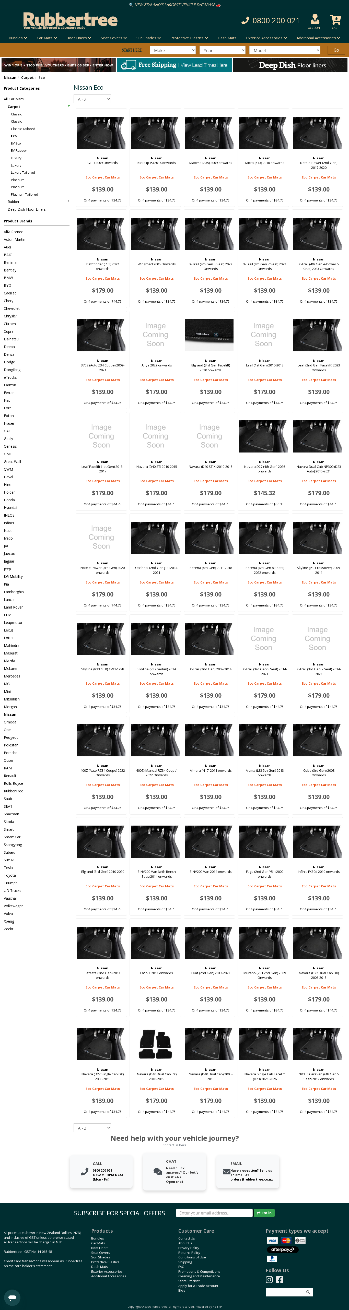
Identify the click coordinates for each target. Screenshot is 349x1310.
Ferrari (9, 392)
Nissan (10, 77)
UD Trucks (12, 890)
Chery (8, 300)
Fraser (9, 423)
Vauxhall (10, 898)
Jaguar (9, 561)
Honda (9, 499)
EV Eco (16, 143)
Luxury (16, 158)
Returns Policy (189, 1252)
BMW (8, 277)
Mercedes (12, 676)
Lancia (9, 599)
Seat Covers (100, 1252)
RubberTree (13, 791)
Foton (9, 415)
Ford (7, 408)
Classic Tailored (23, 128)
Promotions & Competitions (199, 1271)
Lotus (8, 637)
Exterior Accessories (107, 1271)
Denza (9, 354)
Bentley (10, 270)
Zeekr (8, 928)
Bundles (97, 1238)
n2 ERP (217, 1306)
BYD (7, 285)
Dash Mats (227, 37)
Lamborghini (14, 591)
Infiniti (9, 522)
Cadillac (10, 293)
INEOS (9, 515)
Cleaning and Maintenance (199, 1276)
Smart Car (12, 837)
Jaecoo (9, 553)
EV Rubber (19, 150)
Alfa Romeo (14, 231)
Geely (8, 438)
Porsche (10, 752)
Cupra (9, 331)
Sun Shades (100, 1257)
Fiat (7, 400)
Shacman (11, 814)
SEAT (8, 806)
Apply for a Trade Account (198, 1285)
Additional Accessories (108, 1276)
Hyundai (10, 507)
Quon (8, 760)
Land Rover (13, 607)
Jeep (7, 568)
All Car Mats (14, 99)
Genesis (10, 446)
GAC (7, 430)
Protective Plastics (105, 1262)
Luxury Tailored (23, 172)
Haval (8, 476)
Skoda (9, 821)
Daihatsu (11, 339)
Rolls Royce (13, 783)
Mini (7, 691)
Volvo (8, 913)
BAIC (8, 254)
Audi (7, 247)
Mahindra (11, 645)
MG (7, 683)
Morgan (10, 706)
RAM (8, 768)
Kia (6, 584)
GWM (8, 469)
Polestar (11, 745)
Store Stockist (189, 1281)
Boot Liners (100, 1247)
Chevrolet (12, 308)
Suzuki (9, 860)
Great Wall (12, 461)
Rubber (13, 201)
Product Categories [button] (22, 88)
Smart (9, 829)
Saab (8, 798)
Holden (10, 492)
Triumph (11, 882)
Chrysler (10, 316)
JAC (6, 545)
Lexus (9, 630)
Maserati (11, 653)
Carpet (27, 77)
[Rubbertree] (80, 20)
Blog (181, 1290)
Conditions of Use (192, 1257)
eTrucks (10, 377)
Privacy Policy (188, 1247)
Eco (14, 136)
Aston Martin (14, 239)
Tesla (8, 867)
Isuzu (8, 530)
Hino (7, 484)
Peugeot (11, 737)
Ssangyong (13, 844)
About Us (185, 1243)
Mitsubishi (12, 699)
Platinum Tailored (24, 194)
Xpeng (9, 921)
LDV (7, 614)
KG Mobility (13, 576)
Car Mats (98, 1243)
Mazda (9, 660)
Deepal (10, 346)
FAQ (181, 1266)
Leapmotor (13, 622)
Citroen (10, 323)
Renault (10, 775)
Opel (7, 729)
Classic (16, 114)
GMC (8, 453)
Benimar (11, 262)
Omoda (10, 722)
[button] (248, 20)
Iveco (8, 538)
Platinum (18, 179)
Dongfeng (12, 369)
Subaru (9, 852)
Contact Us (186, 1238)
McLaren (11, 668)
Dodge (9, 362)
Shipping (185, 1262)
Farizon (10, 385)
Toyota (10, 875)
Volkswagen (14, 905)
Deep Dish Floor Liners (27, 209)
